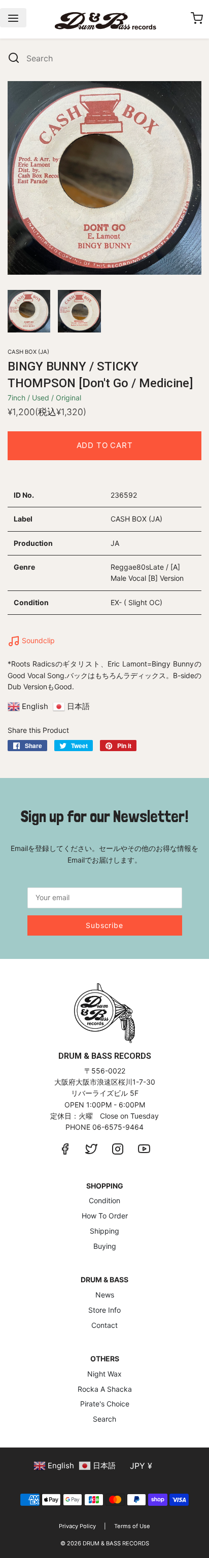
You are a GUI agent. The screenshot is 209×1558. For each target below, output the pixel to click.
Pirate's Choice (104, 1403)
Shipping (104, 1231)
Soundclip (37, 640)
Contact (104, 1325)
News (104, 1294)
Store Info (104, 1310)
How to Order (105, 1215)
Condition (104, 1200)
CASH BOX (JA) (28, 351)
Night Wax (104, 1373)
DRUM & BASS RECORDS (116, 1543)
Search (104, 1419)
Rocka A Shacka (105, 1389)
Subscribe (104, 925)
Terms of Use (132, 1526)
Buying (104, 1246)
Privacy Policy (77, 1526)
